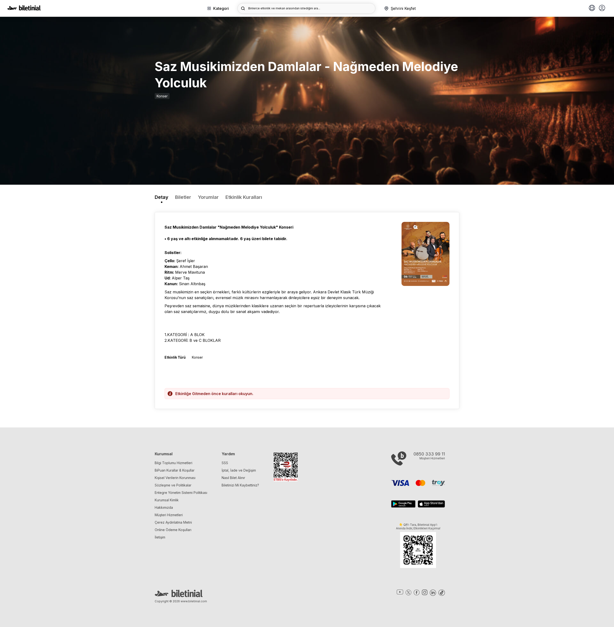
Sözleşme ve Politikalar (173, 485)
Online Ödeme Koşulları (173, 530)
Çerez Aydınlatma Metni (173, 522)
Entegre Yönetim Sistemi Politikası (181, 493)
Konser (162, 96)
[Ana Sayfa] (24, 9)
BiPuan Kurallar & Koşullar (175, 470)
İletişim (160, 537)
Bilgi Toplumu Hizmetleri (173, 463)
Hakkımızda (164, 507)
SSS (225, 463)
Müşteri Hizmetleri (169, 515)
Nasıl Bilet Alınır (233, 478)
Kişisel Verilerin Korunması (175, 478)
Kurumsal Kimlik (167, 500)
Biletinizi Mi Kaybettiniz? (240, 485)
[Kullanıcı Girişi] (602, 8)
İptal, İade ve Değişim (239, 470)
